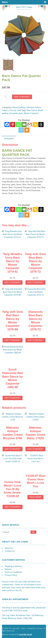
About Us (9, 548)
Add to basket (22, 97)
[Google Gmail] (29, 124)
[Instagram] (21, 130)
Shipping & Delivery (13, 566)
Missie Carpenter (31, 113)
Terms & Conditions (13, 572)
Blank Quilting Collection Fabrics (27, 107)
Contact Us (9, 551)
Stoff (19, 110)
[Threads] (41, 124)
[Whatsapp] (18, 124)
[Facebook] (7, 124)
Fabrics (5, 110)
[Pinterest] (12, 124)
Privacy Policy (11, 575)
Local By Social (25, 634)
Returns (8, 569)
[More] (26, 130)
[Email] (24, 124)
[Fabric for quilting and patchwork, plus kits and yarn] (24, 10)
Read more (35, 497)
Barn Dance (32, 110)
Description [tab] (9, 139)
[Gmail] (29, 209)
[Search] (33, 532)
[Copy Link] (35, 124)
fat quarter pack (16, 113)
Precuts (12, 110)
